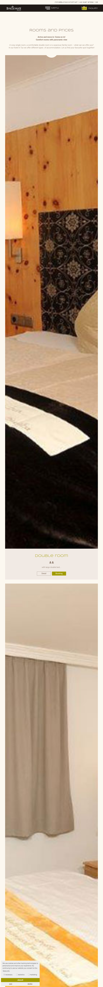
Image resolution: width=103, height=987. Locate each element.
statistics (21, 975)
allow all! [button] (20, 980)
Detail (44, 573)
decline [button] (30, 984)
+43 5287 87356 (86, 2)
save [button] (10, 984)
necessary (8, 975)
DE (96, 2)
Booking (59, 573)
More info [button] (6, 971)
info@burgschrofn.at (66, 2)
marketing (33, 975)
